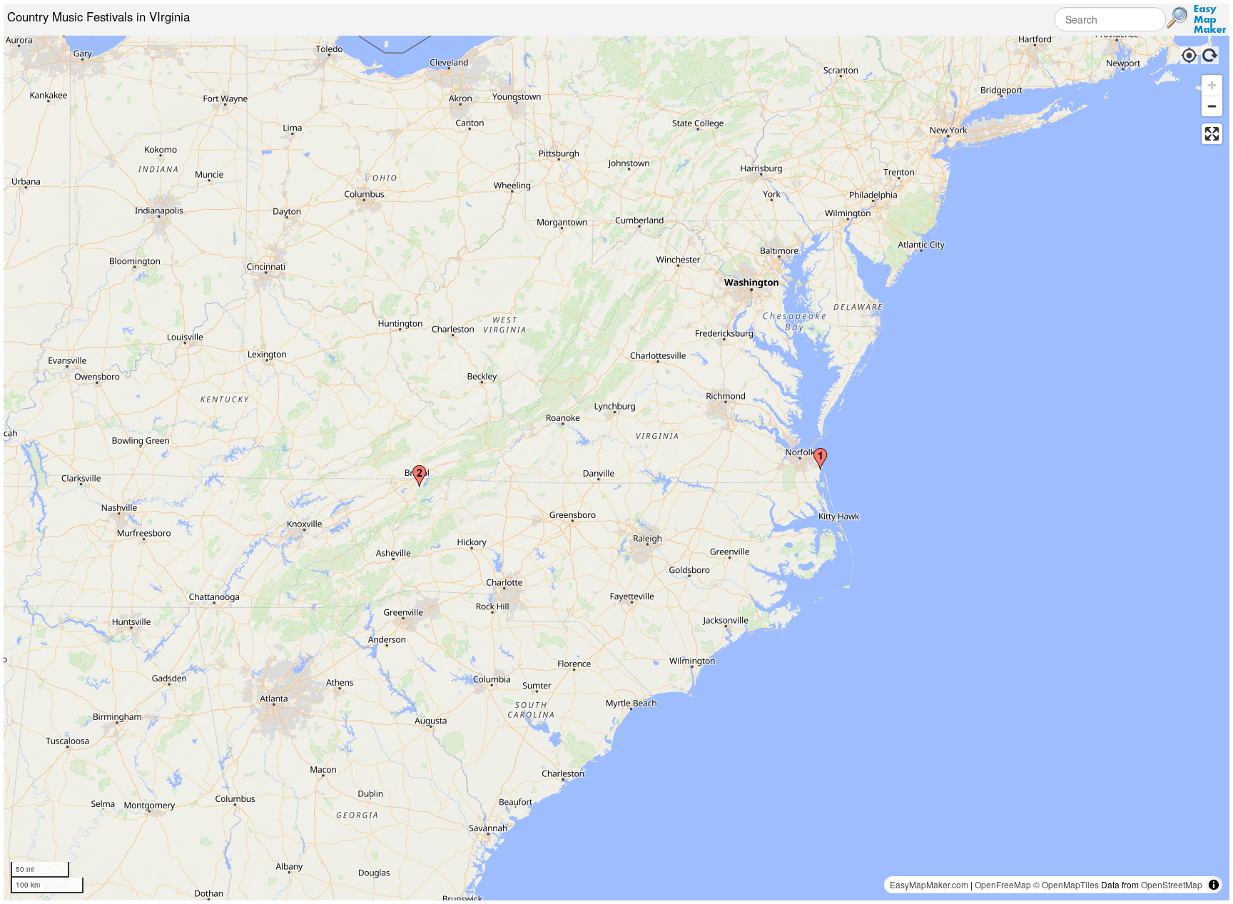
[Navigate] (1188, 53)
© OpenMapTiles (1066, 884)
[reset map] (1210, 53)
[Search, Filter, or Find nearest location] (1177, 17)
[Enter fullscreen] (1212, 133)
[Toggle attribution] (1213, 884)
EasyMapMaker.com (929, 884)
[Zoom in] (1212, 85)
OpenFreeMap (1003, 884)
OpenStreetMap (1171, 884)
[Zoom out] (1212, 106)
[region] (616, 468)
